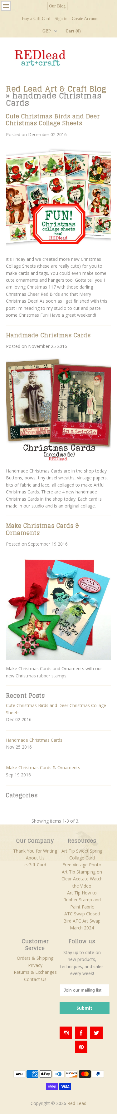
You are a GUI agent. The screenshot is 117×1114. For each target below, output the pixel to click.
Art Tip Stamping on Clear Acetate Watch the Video (82, 879)
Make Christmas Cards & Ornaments (42, 529)
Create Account (85, 18)
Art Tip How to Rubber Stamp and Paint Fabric (82, 900)
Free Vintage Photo (81, 865)
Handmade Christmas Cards (48, 335)
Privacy (35, 965)
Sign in (61, 18)
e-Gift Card (35, 865)
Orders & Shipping (35, 958)
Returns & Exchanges (35, 972)
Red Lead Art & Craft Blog (56, 89)
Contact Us (35, 979)
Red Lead (76, 1103)
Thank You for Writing (35, 851)
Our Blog (57, 6)
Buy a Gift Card (36, 18)
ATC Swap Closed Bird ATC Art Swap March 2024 (81, 921)
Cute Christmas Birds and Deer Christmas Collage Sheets (53, 119)
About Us (35, 858)
